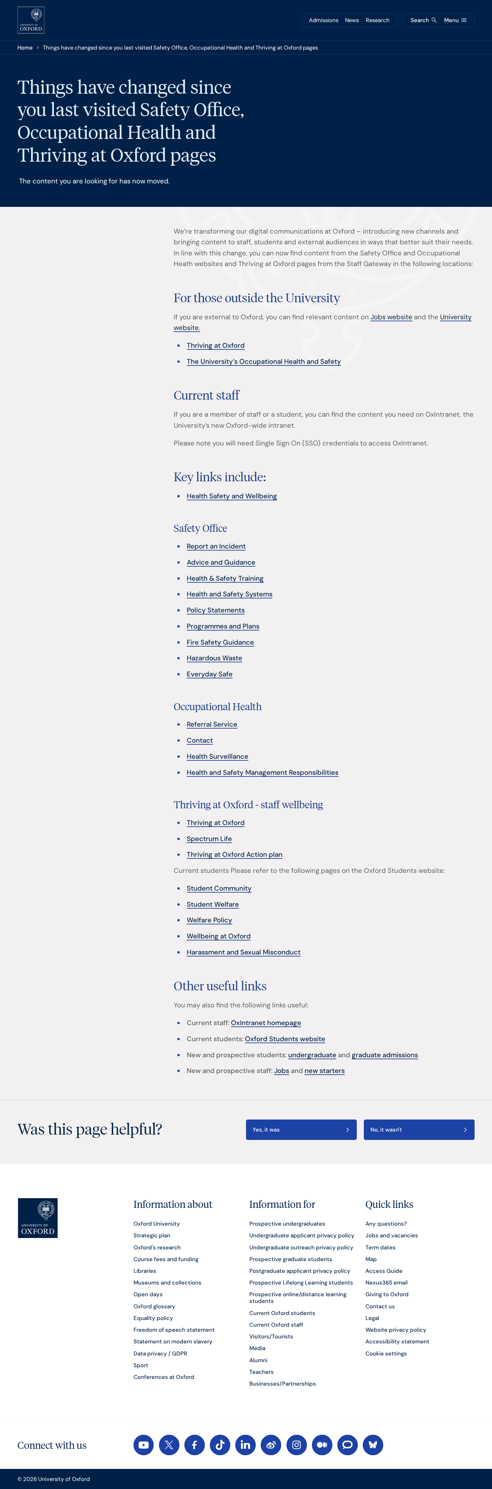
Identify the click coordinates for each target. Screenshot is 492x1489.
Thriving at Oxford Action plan (234, 854)
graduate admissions (385, 1055)
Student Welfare (213, 904)
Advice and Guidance (221, 562)
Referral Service (212, 724)
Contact (200, 740)
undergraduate (312, 1055)
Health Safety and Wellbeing (232, 496)
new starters (325, 1070)
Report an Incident (216, 546)
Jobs (281, 1070)
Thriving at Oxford (216, 345)
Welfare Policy (209, 920)
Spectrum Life (209, 838)
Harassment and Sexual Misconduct (244, 952)
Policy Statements (216, 610)
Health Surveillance (217, 756)
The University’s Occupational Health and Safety (264, 361)
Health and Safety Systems (229, 594)
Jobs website (391, 317)
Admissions (323, 20)
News (352, 20)
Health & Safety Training (225, 578)
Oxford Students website (285, 1039)
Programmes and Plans (223, 626)
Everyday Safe (210, 674)
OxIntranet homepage (266, 1022)
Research (378, 20)
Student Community (219, 888)
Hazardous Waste (214, 658)
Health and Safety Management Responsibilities (262, 772)
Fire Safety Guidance (220, 642)
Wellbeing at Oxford (219, 936)
